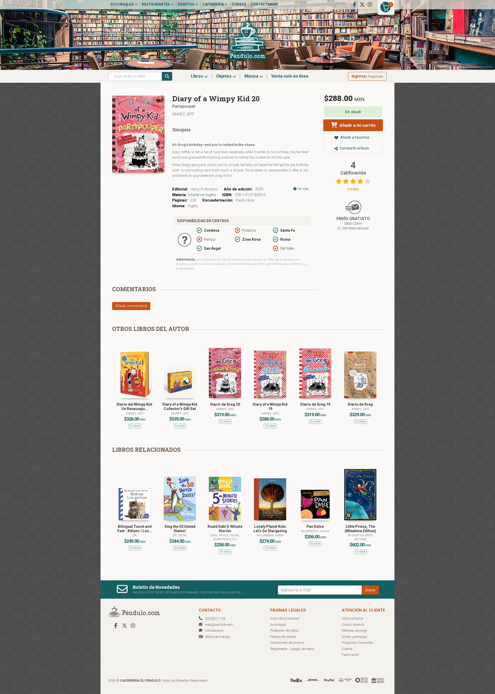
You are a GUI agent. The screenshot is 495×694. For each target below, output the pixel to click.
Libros (197, 76)
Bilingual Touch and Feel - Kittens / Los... (134, 528)
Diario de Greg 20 (225, 404)
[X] (362, 4)
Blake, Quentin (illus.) (226, 537)
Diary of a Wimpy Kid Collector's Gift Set (179, 406)
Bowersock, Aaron (315, 531)
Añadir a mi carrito (357, 125)
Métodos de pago (354, 630)
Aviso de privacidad (284, 618)
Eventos (186, 4)
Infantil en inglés (202, 195)
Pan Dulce (315, 526)
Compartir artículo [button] (354, 148)
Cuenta (347, 649)
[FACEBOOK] (354, 4)
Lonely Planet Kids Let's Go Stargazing (270, 528)
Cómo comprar (353, 618)
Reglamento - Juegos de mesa (292, 649)
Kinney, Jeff (183, 114)
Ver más (303, 189)
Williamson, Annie (270, 535)
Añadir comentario (131, 306)
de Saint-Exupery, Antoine (360, 537)
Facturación (350, 655)
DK (135, 535)
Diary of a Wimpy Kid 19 (270, 406)
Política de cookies (283, 637)
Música (251, 76)
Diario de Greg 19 (315, 404)
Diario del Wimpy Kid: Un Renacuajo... (135, 406)
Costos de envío (353, 624)
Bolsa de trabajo (217, 637)
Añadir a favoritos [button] (354, 137)
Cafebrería (213, 4)
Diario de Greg (360, 404)
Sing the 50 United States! (179, 528)
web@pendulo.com (219, 624)
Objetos (224, 76)
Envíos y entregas (354, 637)
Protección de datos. (284, 630)
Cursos (239, 4)
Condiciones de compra (287, 643)
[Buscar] (167, 76)
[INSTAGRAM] (370, 4)
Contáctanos (264, 4)
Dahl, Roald (219, 535)
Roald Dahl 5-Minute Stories (225, 528)
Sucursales (122, 4)
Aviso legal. (278, 624)
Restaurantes (156, 4)
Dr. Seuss (180, 535)
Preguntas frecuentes (357, 643)
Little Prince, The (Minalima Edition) (360, 528)
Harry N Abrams (204, 189)
